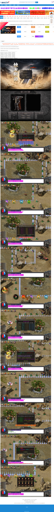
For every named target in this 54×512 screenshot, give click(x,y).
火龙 (19, 16)
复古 (30, 16)
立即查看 (25, 31)
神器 (15, 16)
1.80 (44, 16)
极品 (26, 16)
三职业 (7, 16)
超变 (35, 16)
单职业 (5, 16)
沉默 (17, 16)
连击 (37, 16)
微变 (33, 16)
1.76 (41, 16)
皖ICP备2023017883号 (26, 511)
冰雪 (21, 16)
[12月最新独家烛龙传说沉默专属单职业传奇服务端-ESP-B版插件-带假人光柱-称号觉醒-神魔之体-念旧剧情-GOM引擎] (4, 2)
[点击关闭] (52, 11)
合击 (24, 16)
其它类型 (49, 16)
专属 (28, 16)
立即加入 (25, 36)
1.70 (39, 16)
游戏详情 (3, 41)
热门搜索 (2, 16)
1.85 (46, 16)
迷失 (12, 16)
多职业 (10, 16)
